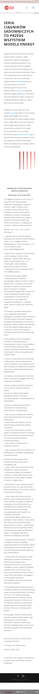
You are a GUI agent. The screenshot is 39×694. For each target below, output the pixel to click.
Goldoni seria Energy (25, 134)
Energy (18, 81)
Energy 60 (18, 91)
